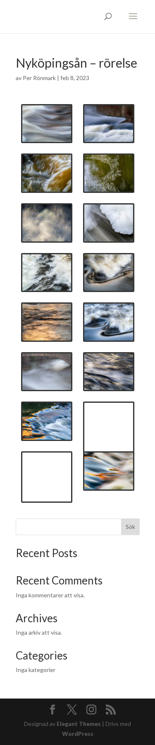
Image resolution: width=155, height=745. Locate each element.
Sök (130, 526)
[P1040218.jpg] (108, 124)
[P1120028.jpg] (108, 322)
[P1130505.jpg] (108, 372)
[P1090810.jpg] (108, 223)
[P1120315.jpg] (46, 372)
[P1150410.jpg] (46, 421)
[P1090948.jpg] (46, 272)
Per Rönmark (39, 77)
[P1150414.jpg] (108, 471)
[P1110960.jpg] (108, 272)
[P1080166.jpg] (108, 173)
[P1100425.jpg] (46, 124)
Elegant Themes (79, 723)
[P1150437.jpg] (46, 470)
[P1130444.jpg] (46, 322)
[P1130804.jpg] (108, 421)
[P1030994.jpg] (46, 173)
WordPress (77, 733)
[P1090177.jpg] (46, 223)
